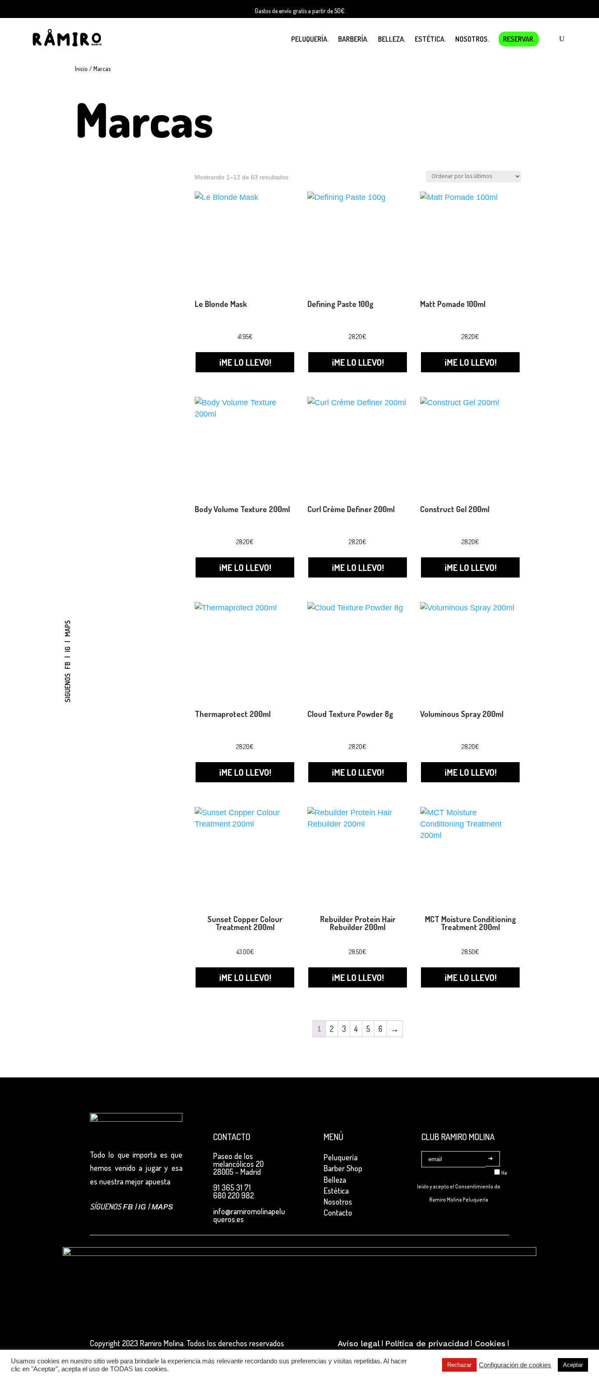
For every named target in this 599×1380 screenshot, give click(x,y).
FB (128, 1206)
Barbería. (353, 39)
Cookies (489, 1343)
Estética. (430, 39)
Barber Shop (343, 1168)
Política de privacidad (427, 1343)
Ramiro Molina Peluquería (458, 1199)
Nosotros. (472, 39)
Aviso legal (359, 1343)
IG (142, 1206)
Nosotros (338, 1201)
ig (67, 649)
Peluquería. (309, 39)
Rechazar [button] (459, 1365)
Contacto (338, 1212)
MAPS (162, 1206)
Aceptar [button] (573, 1365)
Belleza (335, 1179)
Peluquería (340, 1157)
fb (67, 665)
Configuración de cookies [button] (515, 1365)
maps (67, 628)
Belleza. (391, 39)
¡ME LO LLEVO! (245, 362)
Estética (336, 1190)
